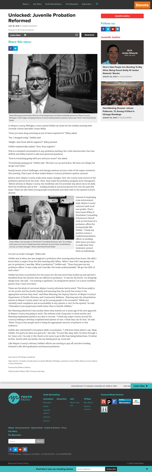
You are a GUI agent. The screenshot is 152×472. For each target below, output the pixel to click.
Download (89, 35)
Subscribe (86, 4)
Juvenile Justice (122, 16)
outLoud (46, 417)
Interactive (61, 399)
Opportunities (37, 428)
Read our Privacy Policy (18, 463)
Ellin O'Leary (31, 371)
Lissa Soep (40, 371)
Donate (142, 5)
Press (64, 428)
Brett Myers (20, 371)
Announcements (22, 428)
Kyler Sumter (126, 77)
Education (47, 402)
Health (46, 406)
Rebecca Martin (24, 367)
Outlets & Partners (52, 428)
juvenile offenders (45, 361)
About (25, 4)
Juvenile (22, 361)
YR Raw (87, 399)
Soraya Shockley (29, 26)
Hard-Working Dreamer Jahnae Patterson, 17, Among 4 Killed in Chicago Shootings (119, 111)
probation (65, 361)
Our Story (37, 4)
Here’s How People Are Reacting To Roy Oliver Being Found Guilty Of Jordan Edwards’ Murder (122, 70)
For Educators (72, 4)
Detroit (15, 361)
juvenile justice (32, 361)
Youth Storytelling (53, 4)
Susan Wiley (74, 361)
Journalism (48, 399)
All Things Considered (26, 30)
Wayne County (85, 361)
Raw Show (88, 402)
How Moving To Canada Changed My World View (86, 386)
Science (46, 421)
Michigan (56, 361)
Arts (72, 399)
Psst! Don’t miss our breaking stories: (54, 469)
